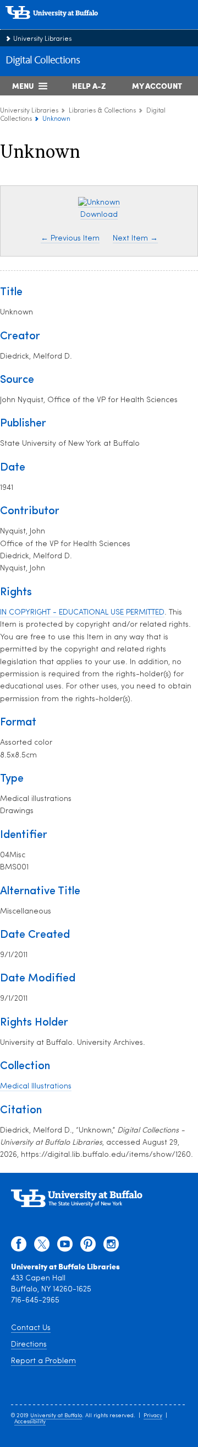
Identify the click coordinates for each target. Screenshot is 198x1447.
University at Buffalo (56, 1416)
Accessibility (30, 1422)
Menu (23, 85)
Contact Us (31, 1328)
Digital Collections (43, 60)
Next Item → (135, 238)
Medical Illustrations (36, 1086)
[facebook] (18, 1246)
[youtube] (65, 1246)
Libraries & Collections (102, 111)
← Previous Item (70, 238)
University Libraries (42, 39)
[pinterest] (88, 1246)
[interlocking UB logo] (63, 24)
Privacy (153, 1416)
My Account (157, 85)
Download (99, 215)
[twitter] (42, 1246)
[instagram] (111, 1246)
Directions (29, 1345)
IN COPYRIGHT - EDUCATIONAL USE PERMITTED (82, 612)
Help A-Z (89, 85)
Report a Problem (43, 1361)
